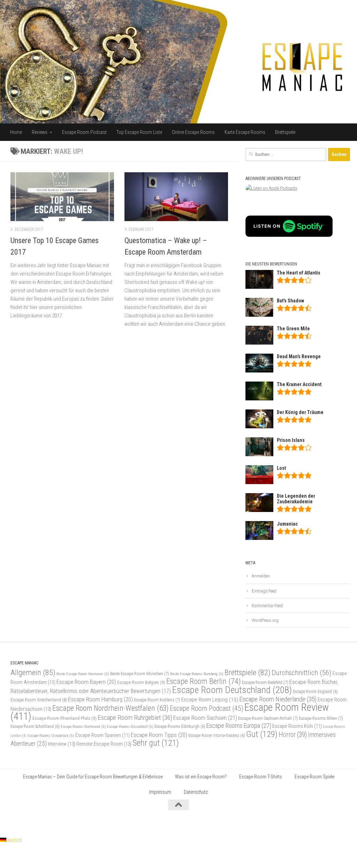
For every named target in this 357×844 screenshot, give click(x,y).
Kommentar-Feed (267, 605)
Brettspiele (285, 132)
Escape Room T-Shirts (260, 776)
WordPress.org (265, 620)
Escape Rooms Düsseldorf (130, 726)
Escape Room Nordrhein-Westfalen (110, 708)
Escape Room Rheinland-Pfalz (64, 718)
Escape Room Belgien (141, 682)
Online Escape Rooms (193, 132)
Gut (262, 734)
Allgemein (32, 672)
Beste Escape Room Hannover (82, 673)
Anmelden (261, 576)
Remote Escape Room (103, 744)
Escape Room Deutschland (232, 689)
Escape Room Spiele (314, 776)
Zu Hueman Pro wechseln (89, 822)
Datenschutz (196, 792)
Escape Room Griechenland (38, 699)
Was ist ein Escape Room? (201, 776)
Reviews (39, 132)
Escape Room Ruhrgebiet (135, 718)
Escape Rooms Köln (297, 726)
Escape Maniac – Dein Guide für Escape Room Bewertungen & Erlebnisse (92, 776)
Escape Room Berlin (203, 681)
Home (16, 132)
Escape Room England (315, 691)
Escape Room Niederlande (278, 699)
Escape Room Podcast (84, 132)
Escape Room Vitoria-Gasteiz (216, 735)
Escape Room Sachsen (205, 717)
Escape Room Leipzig (209, 699)
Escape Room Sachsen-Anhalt (268, 718)
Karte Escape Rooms (245, 132)
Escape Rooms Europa (238, 725)
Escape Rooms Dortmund (83, 726)
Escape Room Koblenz (157, 699)
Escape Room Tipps (159, 734)
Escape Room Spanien (102, 735)
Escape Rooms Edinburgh (179, 726)
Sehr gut (155, 743)
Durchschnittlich (302, 672)
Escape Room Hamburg (100, 699)
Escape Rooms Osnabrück (51, 735)
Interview (61, 744)
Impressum (160, 792)
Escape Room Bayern (86, 681)
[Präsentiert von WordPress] (32, 822)
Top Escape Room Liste (139, 132)
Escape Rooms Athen (321, 718)
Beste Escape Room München (139, 673)
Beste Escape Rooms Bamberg (196, 673)
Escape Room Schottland (35, 726)
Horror (293, 735)
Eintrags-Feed (264, 591)
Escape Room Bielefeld (265, 682)
